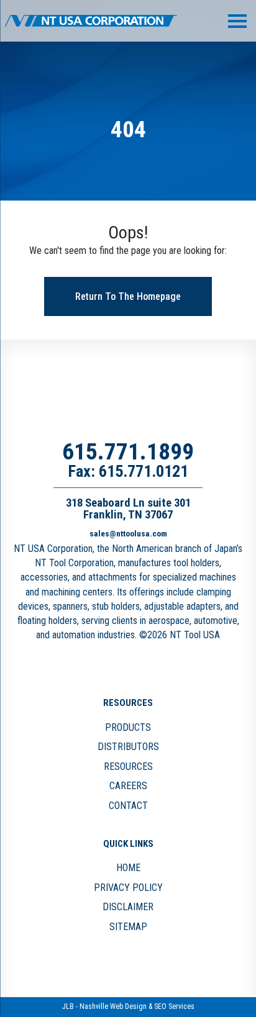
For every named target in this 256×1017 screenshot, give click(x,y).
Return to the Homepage (128, 296)
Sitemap (128, 927)
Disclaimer (128, 907)
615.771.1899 (128, 451)
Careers (128, 786)
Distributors (128, 747)
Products (128, 727)
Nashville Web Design (113, 1006)
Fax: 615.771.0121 (128, 471)
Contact (128, 805)
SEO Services (174, 1006)
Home (128, 868)
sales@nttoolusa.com (128, 533)
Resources (128, 766)
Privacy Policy (128, 887)
